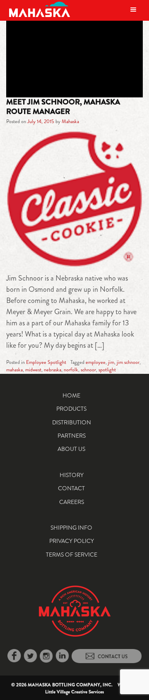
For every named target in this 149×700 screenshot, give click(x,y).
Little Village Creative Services (74, 691)
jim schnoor (128, 362)
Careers (71, 502)
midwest (33, 369)
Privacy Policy (71, 541)
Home (71, 395)
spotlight (107, 369)
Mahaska (70, 121)
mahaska (14, 369)
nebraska (52, 369)
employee (96, 362)
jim (111, 362)
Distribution (71, 422)
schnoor (88, 369)
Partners (72, 435)
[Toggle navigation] (133, 9)
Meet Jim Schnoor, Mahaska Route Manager (63, 106)
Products (71, 408)
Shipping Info (71, 527)
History (72, 475)
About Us (71, 449)
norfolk (71, 369)
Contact (71, 488)
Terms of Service (71, 554)
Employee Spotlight (46, 362)
